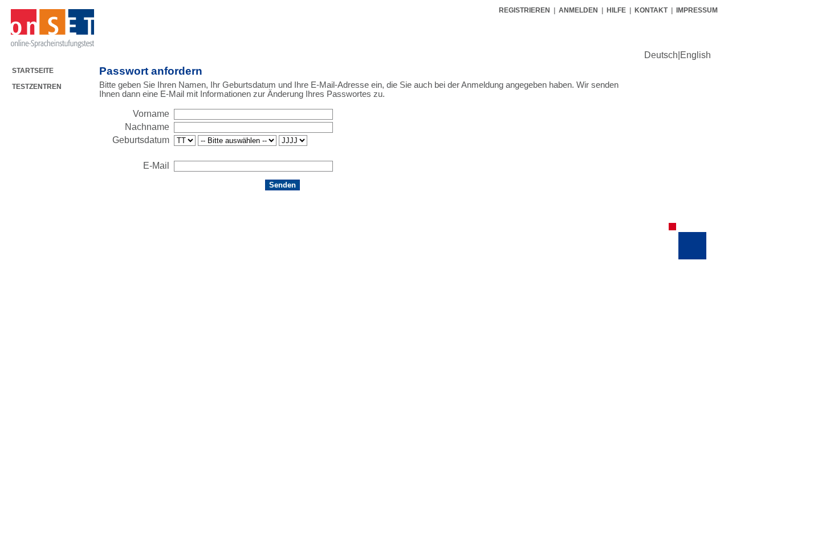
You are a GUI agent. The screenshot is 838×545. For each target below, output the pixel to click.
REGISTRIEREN (525, 10)
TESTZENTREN (37, 87)
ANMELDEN (578, 10)
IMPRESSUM (697, 10)
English (695, 55)
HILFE (616, 10)
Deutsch (661, 55)
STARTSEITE (33, 71)
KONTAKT (651, 10)
